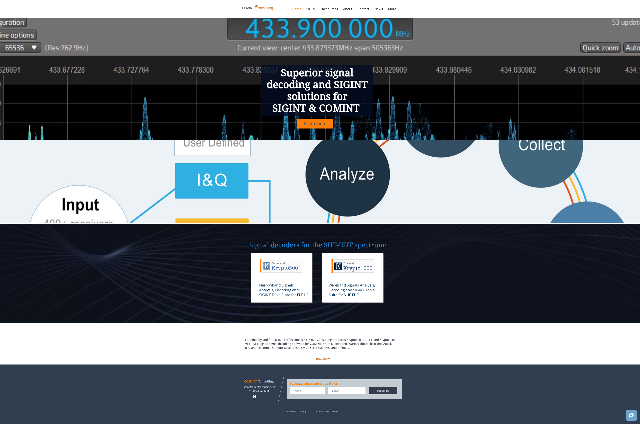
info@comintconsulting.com (260, 386)
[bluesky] (254, 396)
